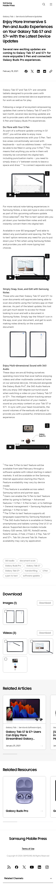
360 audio (9, 561)
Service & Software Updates (29, 17)
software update (31, 576)
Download (45, 603)
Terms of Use (28, 849)
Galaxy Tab (8, 17)
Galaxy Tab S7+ (12, 571)
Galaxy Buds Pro (13, 566)
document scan (27, 561)
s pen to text (11, 576)
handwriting (31, 571)
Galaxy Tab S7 (33, 566)
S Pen (45, 571)
